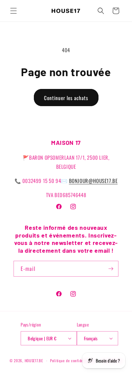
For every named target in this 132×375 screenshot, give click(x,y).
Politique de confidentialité (72, 360)
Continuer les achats (66, 97)
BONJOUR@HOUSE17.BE (93, 180)
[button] (13, 10)
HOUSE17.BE (34, 360)
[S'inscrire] (110, 269)
